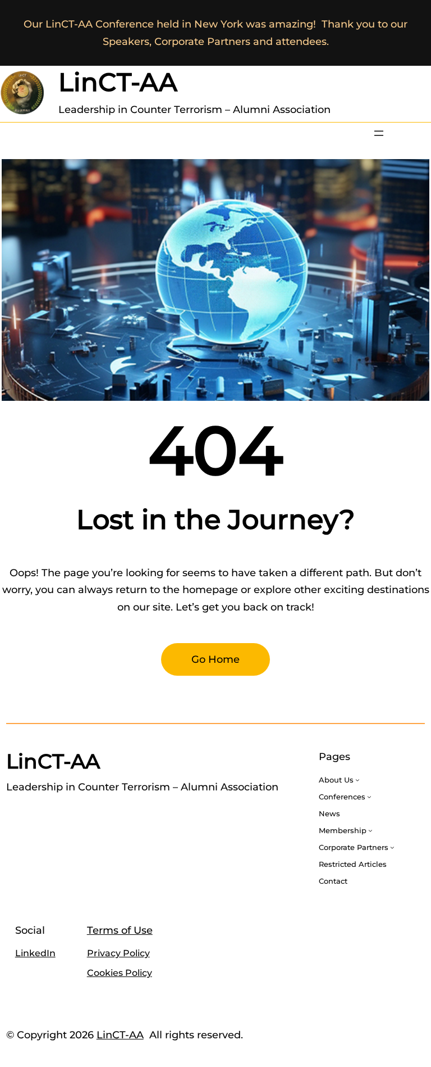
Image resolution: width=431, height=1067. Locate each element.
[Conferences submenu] (369, 796)
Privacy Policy (118, 953)
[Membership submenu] (370, 830)
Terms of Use (120, 930)
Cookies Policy (119, 972)
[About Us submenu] (357, 779)
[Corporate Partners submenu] (392, 847)
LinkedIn (35, 953)
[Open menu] (379, 133)
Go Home (215, 659)
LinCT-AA (117, 81)
